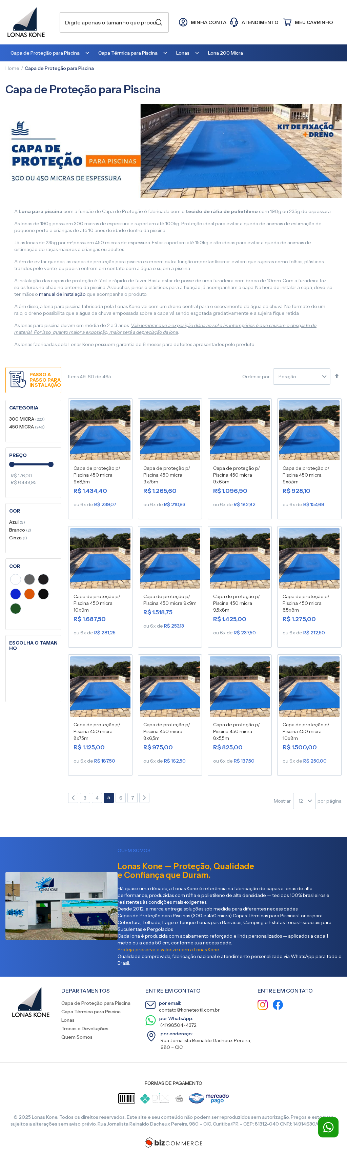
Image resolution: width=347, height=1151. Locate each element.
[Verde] (15, 609)
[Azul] (15, 595)
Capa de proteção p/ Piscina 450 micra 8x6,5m (166, 731)
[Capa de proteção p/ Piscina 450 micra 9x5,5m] (309, 431)
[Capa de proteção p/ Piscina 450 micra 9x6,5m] (240, 431)
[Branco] (15, 580)
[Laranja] (29, 595)
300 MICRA (27, 419)
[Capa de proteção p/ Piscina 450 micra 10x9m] (100, 559)
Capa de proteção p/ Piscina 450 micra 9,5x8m (236, 603)
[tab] (33, 408)
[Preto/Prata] (43, 580)
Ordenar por (256, 376)
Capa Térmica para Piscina (91, 1012)
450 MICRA (27, 426)
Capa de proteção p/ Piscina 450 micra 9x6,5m (236, 475)
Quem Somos (77, 1037)
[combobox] (114, 22)
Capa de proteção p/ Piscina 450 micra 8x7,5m (97, 731)
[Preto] (43, 595)
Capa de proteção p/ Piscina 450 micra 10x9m (97, 603)
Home (12, 68)
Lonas (68, 1020)
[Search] (159, 22)
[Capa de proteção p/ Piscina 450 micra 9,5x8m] (240, 559)
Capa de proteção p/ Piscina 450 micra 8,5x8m (306, 603)
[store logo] (29, 22)
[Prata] (29, 580)
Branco (20, 529)
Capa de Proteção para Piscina (95, 1003)
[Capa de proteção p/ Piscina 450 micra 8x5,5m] (240, 688)
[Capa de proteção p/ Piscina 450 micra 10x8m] (309, 688)
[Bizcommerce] (173, 1142)
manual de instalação (62, 294)
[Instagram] (263, 1006)
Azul (17, 522)
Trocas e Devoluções (84, 1028)
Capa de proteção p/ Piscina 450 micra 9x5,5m (306, 475)
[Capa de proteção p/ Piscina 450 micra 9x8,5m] (100, 431)
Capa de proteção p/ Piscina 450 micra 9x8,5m (97, 475)
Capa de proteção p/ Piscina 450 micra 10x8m (306, 731)
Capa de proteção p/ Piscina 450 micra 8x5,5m (236, 731)
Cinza (18, 537)
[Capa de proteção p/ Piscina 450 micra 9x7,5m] (170, 431)
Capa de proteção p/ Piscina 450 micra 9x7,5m (166, 475)
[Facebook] (278, 1006)
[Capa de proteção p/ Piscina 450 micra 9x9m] (170, 559)
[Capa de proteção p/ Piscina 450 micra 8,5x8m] (309, 559)
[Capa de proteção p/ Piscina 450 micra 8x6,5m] (170, 688)
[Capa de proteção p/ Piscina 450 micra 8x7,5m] (100, 688)
